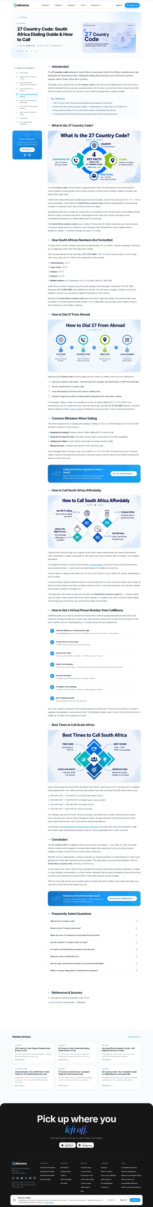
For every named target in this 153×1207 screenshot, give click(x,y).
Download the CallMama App (121, 898)
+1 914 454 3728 (17, 1187)
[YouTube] (17, 1178)
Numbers (71, 5)
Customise (111, 1200)
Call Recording (65, 1171)
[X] (26, 1178)
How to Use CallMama (108, 1175)
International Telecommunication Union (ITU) (69, 998)
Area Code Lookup (87, 1179)
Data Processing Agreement (131, 1187)
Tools (83, 5)
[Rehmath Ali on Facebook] (31, 51)
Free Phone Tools (87, 1175)
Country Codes (86, 1171)
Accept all (135, 1200)
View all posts (133, 1037)
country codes (76, 409)
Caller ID (63, 1175)
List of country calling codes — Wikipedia (67, 1002)
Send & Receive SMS (47, 1175)
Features (58, 5)
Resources (95, 5)
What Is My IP (85, 1187)
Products (45, 5)
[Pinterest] (13, 1178)
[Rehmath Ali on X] (35, 51)
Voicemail (63, 1183)
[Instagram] (34, 1178)
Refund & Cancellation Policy (131, 1175)
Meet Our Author (106, 1171)
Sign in (119, 5)
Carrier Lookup (86, 1183)
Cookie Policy (49, 1202)
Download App (45, 1179)
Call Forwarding (65, 1179)
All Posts (23, 17)
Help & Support (106, 1179)
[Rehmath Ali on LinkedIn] (26, 51)
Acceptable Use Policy (129, 1167)
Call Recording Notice (128, 1171)
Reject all (123, 1200)
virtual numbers (96, 564)
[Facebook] (30, 1178)
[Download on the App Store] (25, 155)
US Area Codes (86, 1167)
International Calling (47, 1171)
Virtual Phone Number (47, 1167)
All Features (64, 1167)
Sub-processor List (127, 1179)
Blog (82, 1191)
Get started (26, 149)
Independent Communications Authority (80, 827)
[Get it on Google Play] (29, 155)
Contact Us (133, 5)
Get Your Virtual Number (122, 474)
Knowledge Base (107, 1183)
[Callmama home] (21, 5)
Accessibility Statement (129, 1183)
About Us (104, 1167)
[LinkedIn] (21, 1178)
